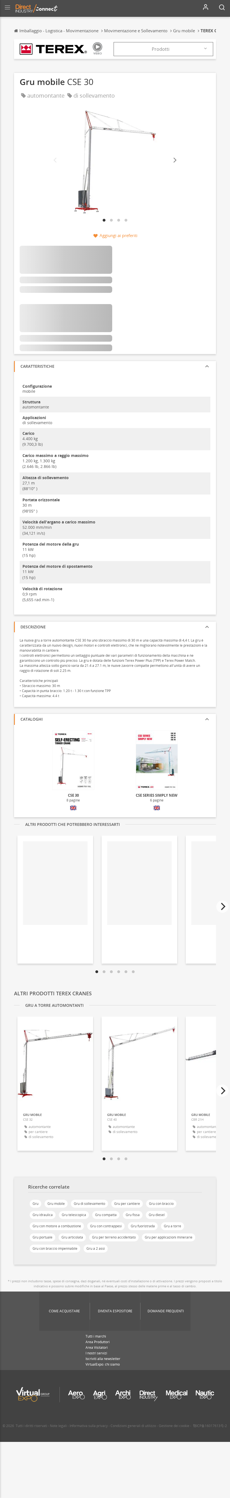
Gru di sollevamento (89, 1203)
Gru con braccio (161, 1203)
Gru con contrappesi (106, 1226)
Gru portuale (42, 1237)
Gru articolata (72, 1237)
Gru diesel (157, 1214)
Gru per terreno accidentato (114, 1237)
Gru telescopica (74, 1214)
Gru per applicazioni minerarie (168, 1237)
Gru (35, 1203)
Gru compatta (106, 1214)
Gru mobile (56, 1203)
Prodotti (160, 49)
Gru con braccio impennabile (55, 1248)
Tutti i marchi (96, 1336)
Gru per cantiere (127, 1203)
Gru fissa (133, 1214)
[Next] (174, 160)
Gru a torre (172, 1226)
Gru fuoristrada (143, 1226)
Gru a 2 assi (95, 1248)
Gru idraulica (43, 1214)
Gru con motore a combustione (57, 1226)
